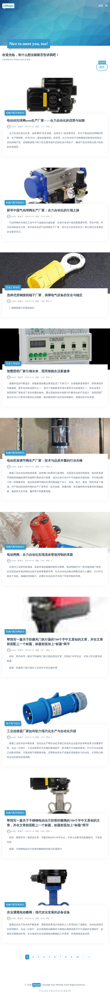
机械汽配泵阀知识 (15, 113)
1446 (40, 377)
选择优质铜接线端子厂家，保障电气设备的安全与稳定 (44, 295)
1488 (40, 301)
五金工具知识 (13, 287)
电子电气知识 (13, 723)
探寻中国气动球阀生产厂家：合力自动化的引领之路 (43, 210)
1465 (40, 561)
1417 (40, 467)
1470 (40, 737)
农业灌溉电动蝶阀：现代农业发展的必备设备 (38, 912)
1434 (40, 918)
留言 (102, 65)
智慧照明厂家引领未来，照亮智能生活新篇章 (38, 371)
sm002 (13, 127)
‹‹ (21, 957)
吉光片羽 (67, 991)
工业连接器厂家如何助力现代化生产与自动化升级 (41, 731)
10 (77, 957)
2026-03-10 (26, 127)
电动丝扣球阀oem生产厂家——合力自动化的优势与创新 (46, 120)
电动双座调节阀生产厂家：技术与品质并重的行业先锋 (44, 460)
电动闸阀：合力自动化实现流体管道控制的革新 (40, 554)
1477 (40, 650)
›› (89, 957)
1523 (40, 127)
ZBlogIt (8, 5)
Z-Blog (52, 991)
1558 (40, 216)
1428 (40, 831)
